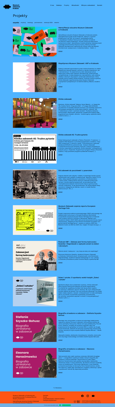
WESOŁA (56, 22)
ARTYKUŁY (23, 22)
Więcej (60, 51)
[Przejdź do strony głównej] (16, 8)
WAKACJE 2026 (48, 22)
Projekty (66, 5)
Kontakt (99, 5)
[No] (113, 405)
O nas (52, 5)
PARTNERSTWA (38, 22)
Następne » (59, 387)
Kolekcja (59, 5)
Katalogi (30, 22)
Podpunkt (29, 403)
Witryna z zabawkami (88, 5)
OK (60, 405)
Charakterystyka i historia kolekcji (54, 399)
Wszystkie (16, 22)
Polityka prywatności (49, 400)
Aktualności (75, 5)
